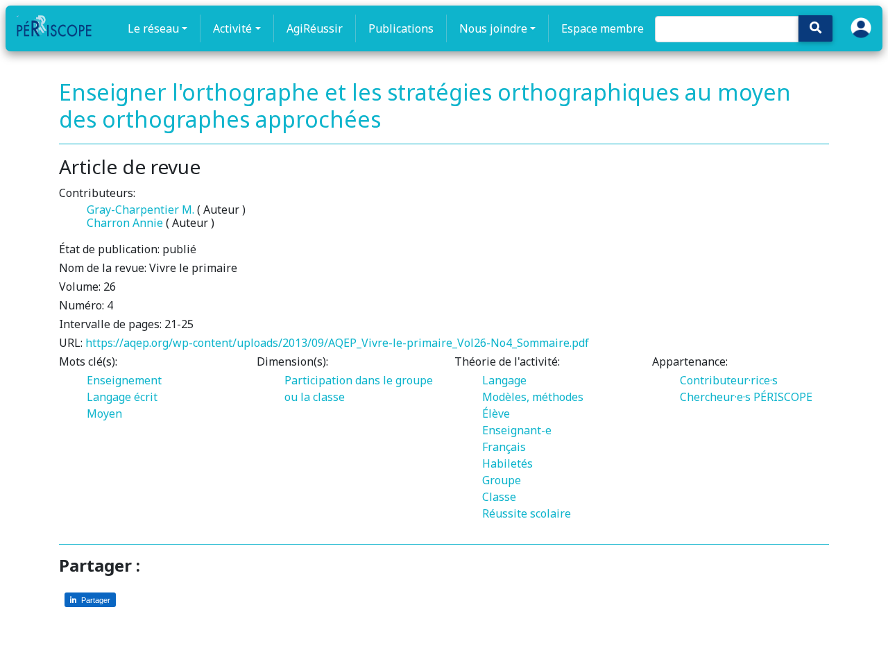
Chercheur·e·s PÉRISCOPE (746, 396)
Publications (401, 28)
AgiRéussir (315, 28)
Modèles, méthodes (532, 396)
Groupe (501, 480)
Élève (496, 413)
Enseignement (124, 380)
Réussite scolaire (526, 513)
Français (504, 446)
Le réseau (153, 28)
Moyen (104, 413)
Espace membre (602, 28)
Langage (504, 380)
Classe (499, 496)
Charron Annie (125, 222)
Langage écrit (122, 396)
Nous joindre (493, 28)
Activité (232, 28)
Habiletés (507, 463)
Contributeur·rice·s (729, 380)
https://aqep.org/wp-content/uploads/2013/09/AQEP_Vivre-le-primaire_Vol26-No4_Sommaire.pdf (337, 342)
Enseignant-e (517, 430)
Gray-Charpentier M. (140, 209)
